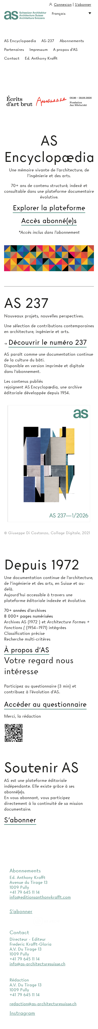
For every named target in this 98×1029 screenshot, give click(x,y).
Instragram (22, 1013)
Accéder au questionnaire (45, 704)
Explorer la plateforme (49, 208)
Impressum (38, 49)
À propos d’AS (26, 650)
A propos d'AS (65, 49)
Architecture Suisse (25, 15)
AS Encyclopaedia (20, 41)
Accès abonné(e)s (49, 221)
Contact (11, 58)
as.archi (54, 921)
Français (59, 13)
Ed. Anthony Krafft (41, 58)
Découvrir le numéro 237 (47, 342)
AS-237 (47, 41)
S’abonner (20, 820)
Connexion (63, 4)
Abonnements (72, 41)
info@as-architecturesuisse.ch (37, 963)
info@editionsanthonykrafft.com (40, 897)
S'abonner (83, 4)
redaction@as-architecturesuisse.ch (43, 1003)
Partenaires (14, 49)
